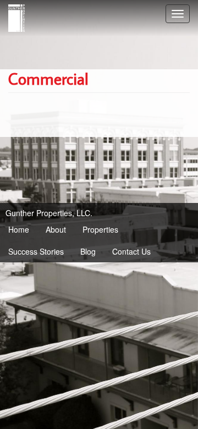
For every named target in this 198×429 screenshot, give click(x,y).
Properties (100, 229)
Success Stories (36, 251)
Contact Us (131, 251)
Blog (88, 251)
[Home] (16, 18)
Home (18, 229)
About (56, 229)
